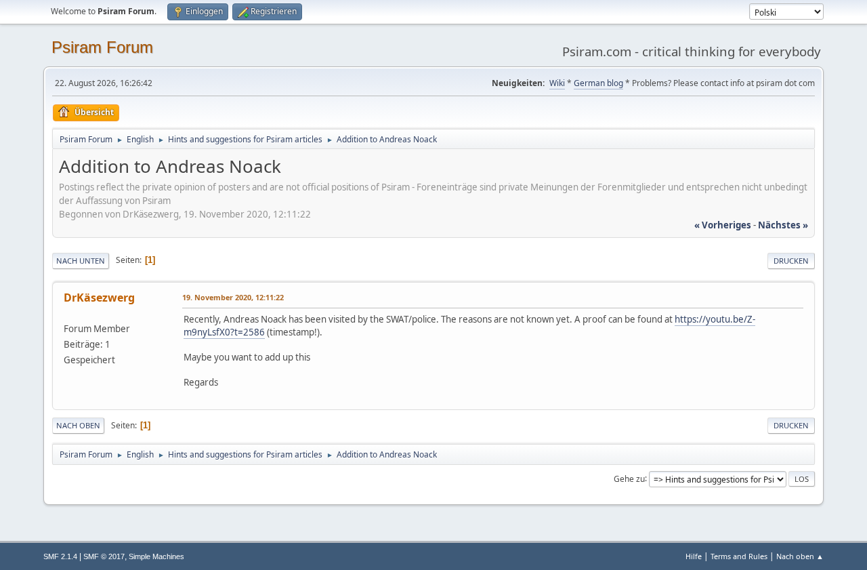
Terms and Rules (739, 556)
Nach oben (78, 425)
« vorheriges (722, 225)
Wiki (557, 83)
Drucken (791, 261)
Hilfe (693, 556)
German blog (598, 83)
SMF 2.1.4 (60, 556)
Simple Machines (156, 556)
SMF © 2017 (104, 556)
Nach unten (80, 261)
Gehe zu (629, 478)
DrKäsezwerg (99, 297)
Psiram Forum (102, 47)
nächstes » (783, 225)
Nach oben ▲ (800, 556)
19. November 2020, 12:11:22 (233, 297)
